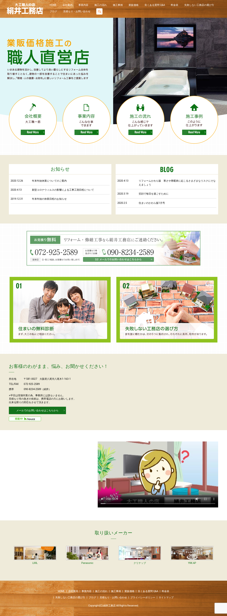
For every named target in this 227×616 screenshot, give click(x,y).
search (99, 11)
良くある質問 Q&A (155, 5)
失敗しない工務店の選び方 (199, 5)
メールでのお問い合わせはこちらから (37, 410)
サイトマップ (166, 597)
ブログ (53, 11)
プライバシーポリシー (142, 597)
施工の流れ (100, 5)
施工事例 (118, 5)
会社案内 (68, 5)
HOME (53, 5)
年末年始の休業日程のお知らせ (49, 198)
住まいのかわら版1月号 (152, 202)
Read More (33, 132)
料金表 (174, 5)
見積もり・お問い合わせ (76, 11)
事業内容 (83, 5)
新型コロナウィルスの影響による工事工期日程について (63, 189)
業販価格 (134, 5)
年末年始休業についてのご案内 (49, 180)
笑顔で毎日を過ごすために (153, 193)
